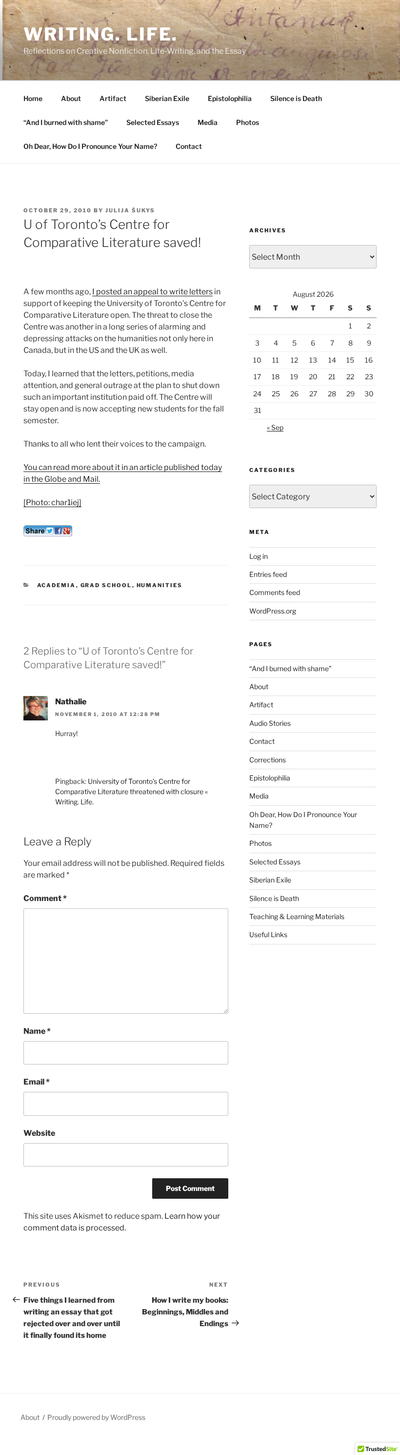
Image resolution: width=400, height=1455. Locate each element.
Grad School (106, 585)
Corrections (267, 760)
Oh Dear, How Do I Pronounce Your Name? (90, 146)
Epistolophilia (230, 98)
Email (36, 1081)
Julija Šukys (130, 210)
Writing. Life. (100, 34)
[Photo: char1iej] (52, 502)
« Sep (275, 427)
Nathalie (70, 701)
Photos (247, 122)
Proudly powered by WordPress (96, 1417)
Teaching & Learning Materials (296, 916)
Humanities (160, 585)
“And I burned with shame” (65, 122)
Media (208, 122)
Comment (45, 898)
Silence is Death (296, 98)
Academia (56, 585)
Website (39, 1133)
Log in (258, 556)
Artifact (113, 98)
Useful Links (268, 934)
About (71, 98)
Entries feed (268, 574)
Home (32, 98)
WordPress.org (272, 611)
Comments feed (274, 592)
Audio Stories (270, 723)
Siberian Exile (167, 98)
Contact (189, 146)
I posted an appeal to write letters (152, 291)
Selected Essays (152, 122)
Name (37, 1031)
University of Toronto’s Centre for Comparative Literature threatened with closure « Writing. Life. (131, 791)
